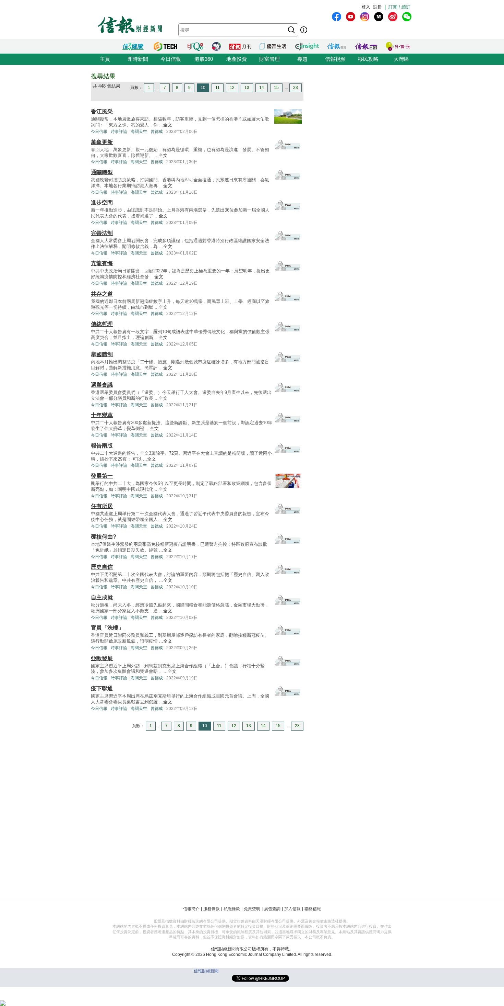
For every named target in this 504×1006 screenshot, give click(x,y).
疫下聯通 (102, 688)
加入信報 (292, 908)
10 (203, 87)
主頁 (105, 59)
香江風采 (102, 111)
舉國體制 (102, 354)
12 (232, 87)
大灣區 (401, 59)
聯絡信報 (312, 908)
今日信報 (170, 59)
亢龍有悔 (102, 263)
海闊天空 (139, 131)
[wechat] (406, 16)
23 (295, 87)
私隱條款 (232, 908)
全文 (167, 124)
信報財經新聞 (206, 971)
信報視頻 (335, 59)
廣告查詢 (272, 908)
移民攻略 (368, 59)
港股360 (203, 59)
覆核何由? (103, 537)
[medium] (378, 16)
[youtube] (350, 16)
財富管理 (269, 59)
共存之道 (102, 294)
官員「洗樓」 (107, 628)
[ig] (364, 16)
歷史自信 (102, 567)
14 (261, 87)
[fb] (336, 16)
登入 (365, 7)
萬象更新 (102, 142)
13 (246, 87)
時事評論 (119, 131)
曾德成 (157, 131)
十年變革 (102, 415)
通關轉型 (102, 172)
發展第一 (102, 476)
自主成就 (102, 597)
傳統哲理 (102, 324)
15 (276, 87)
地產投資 (236, 59)
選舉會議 (102, 385)
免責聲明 (252, 908)
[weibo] (392, 16)
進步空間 (102, 202)
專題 (302, 59)
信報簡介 (191, 908)
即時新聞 (138, 59)
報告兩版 (102, 446)
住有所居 (102, 506)
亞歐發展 (102, 658)
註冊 (377, 7)
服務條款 (211, 908)
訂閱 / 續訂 (399, 7)
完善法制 (102, 233)
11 (217, 87)
